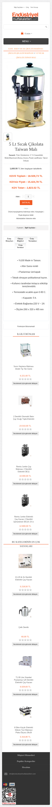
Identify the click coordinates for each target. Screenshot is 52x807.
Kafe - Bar (13, 49)
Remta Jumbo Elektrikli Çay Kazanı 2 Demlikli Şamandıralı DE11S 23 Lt (23, 519)
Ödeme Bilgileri (20, 240)
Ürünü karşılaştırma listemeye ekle (21, 212)
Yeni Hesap (34, 7)
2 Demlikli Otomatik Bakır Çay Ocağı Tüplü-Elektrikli (23, 417)
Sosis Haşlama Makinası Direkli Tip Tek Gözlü (24, 367)
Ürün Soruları (20, 246)
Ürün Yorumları (32, 240)
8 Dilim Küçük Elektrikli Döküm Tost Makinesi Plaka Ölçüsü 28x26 (23, 730)
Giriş (27, 7)
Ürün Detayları (9, 240)
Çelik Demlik (24, 627)
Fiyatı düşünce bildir (26, 215)
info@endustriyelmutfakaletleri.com (22, 774)
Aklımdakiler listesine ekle (26, 219)
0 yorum (20, 228)
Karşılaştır (39, 212)
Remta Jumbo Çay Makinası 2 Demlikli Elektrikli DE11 (24, 469)
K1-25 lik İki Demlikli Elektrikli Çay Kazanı (23, 578)
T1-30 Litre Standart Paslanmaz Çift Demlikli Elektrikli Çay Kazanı (23, 679)
